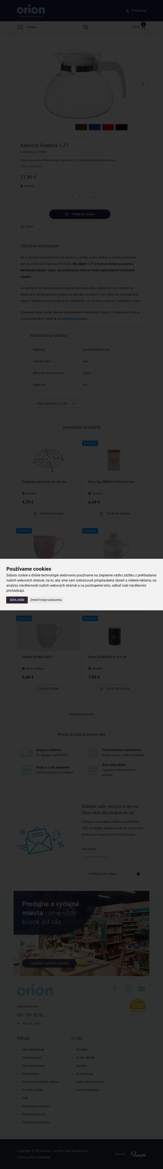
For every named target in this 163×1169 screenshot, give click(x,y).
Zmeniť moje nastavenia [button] (46, 600)
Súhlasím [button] (17, 600)
